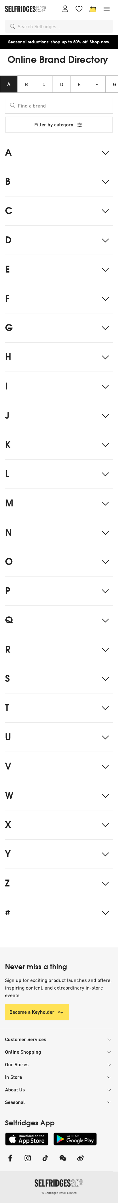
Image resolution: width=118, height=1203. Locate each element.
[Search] (13, 26)
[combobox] (64, 26)
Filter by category (53, 125)
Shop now (99, 42)
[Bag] (93, 9)
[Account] (65, 9)
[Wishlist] (79, 9)
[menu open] (106, 9)
